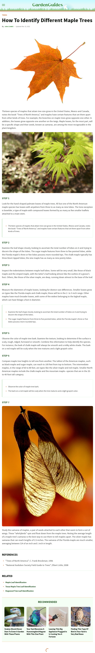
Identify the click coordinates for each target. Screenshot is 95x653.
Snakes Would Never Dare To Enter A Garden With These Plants (14, 632)
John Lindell (9, 27)
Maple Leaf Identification (15, 582)
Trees (4, 15)
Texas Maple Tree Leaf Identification (20, 586)
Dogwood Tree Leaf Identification (19, 591)
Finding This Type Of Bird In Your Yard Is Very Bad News (79, 632)
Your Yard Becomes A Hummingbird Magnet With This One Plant (36, 632)
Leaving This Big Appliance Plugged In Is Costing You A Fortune (58, 633)
